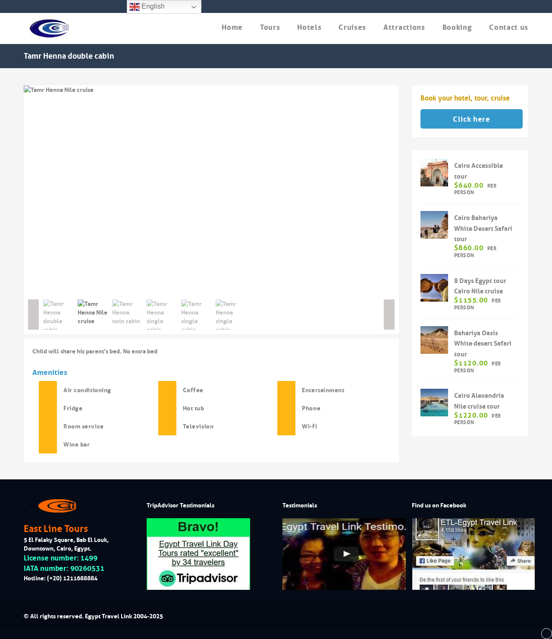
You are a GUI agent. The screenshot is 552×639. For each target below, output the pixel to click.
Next (411, 190)
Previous (10, 190)
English (152, 6)
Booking (457, 27)
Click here (471, 119)
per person (475, 189)
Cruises (352, 27)
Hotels (309, 27)
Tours (270, 27)
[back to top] (546, 634)
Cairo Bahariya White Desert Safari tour (483, 228)
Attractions (404, 27)
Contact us (508, 27)
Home (232, 27)
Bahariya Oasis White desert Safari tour (482, 344)
